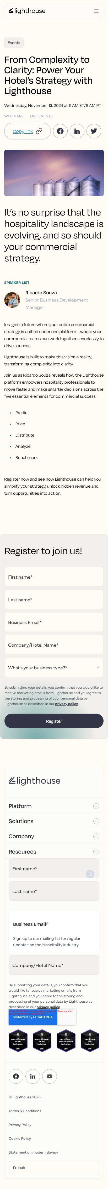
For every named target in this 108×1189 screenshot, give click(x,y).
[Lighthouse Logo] (27, 11)
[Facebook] (16, 1076)
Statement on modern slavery (33, 1152)
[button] (27, 131)
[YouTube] (49, 1076)
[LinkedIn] (32, 1076)
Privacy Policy (20, 1124)
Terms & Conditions (25, 1110)
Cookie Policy (20, 1138)
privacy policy (66, 703)
